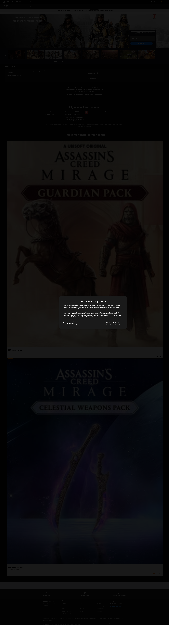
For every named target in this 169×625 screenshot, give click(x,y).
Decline (108, 322)
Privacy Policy (92, 307)
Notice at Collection (102, 307)
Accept (117, 322)
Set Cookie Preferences (70, 322)
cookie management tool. (88, 308)
